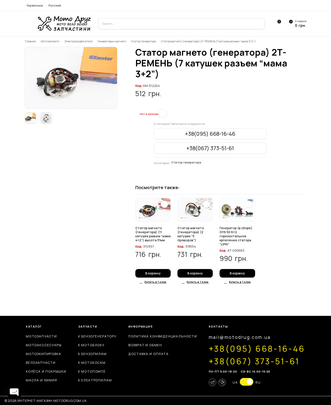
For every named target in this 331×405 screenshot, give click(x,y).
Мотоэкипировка (43, 354)
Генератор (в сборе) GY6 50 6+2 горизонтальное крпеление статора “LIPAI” (236, 236)
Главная (30, 41)
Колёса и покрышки (46, 371)
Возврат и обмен (145, 345)
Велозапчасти (41, 362)
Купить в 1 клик (155, 282)
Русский (55, 5)
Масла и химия (41, 380)
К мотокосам (92, 362)
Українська (35, 5)
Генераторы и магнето (111, 41)
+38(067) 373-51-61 (210, 148)
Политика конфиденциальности (162, 336)
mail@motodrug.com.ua (240, 337)
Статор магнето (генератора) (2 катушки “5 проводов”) (190, 234)
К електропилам (95, 380)
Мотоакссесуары (43, 345)
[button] (137, 106)
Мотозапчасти (50, 41)
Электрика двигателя (78, 41)
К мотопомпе (92, 371)
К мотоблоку (91, 345)
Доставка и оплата (148, 354)
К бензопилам (92, 354)
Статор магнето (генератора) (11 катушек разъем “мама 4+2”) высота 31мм (152, 234)
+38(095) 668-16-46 (210, 133)
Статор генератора (143, 41)
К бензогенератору (97, 336)
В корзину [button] (153, 273)
